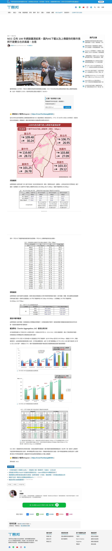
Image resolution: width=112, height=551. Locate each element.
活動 (42, 12)
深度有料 (66, 12)
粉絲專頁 (31, 514)
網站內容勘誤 (94, 536)
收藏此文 (30, 45)
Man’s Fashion (80, 539)
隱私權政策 (75, 1)
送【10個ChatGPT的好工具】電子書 (41, 505)
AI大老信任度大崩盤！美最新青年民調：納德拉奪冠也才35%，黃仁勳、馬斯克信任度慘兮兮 (94, 87)
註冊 (103, 7)
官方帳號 (41, 514)
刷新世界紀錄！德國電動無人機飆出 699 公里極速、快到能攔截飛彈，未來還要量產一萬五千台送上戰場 (94, 47)
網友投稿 (93, 544)
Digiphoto (78, 541)
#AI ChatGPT (59, 12)
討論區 (48, 12)
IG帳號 (70, 514)
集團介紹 (48, 536)
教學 (34, 12)
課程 (53, 12)
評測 (30, 12)
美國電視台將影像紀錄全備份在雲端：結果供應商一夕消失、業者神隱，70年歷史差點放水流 (37, 475)
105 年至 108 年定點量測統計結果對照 (27, 370)
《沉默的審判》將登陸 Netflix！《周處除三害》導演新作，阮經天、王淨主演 (32, 470)
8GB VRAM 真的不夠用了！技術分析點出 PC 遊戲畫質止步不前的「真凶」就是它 (94, 72)
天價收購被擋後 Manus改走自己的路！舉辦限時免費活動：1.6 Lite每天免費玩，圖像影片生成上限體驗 (94, 62)
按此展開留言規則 (25, 525)
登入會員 (22, 523)
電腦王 (78, 544)
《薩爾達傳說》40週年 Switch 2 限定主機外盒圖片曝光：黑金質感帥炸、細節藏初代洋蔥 (94, 57)
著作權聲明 (64, 539)
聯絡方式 (48, 541)
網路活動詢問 (94, 541)
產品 (14, 12)
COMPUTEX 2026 (77, 12)
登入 (99, 7)
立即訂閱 (67, 107)
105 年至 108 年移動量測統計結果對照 (27, 403)
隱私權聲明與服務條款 (67, 536)
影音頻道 (61, 514)
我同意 (101, 1)
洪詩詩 (12, 45)
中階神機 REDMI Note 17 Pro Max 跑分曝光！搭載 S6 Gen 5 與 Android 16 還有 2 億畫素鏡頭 (94, 77)
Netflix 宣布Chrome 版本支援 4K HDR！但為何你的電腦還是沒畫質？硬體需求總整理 (94, 82)
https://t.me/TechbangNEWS (42, 114)
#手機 (9, 484)
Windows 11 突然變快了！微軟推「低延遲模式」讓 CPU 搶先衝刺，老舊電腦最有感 (94, 52)
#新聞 (14, 484)
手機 (20, 12)
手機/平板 (13, 35)
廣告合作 (48, 539)
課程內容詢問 (94, 539)
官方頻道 (51, 514)
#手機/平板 (21, 484)
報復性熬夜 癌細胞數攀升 (16, 480)
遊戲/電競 (25, 12)
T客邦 (77, 536)
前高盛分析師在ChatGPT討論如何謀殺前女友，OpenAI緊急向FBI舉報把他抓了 (33, 472)
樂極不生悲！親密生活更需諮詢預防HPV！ (22, 477)
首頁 (8, 35)
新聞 (9, 12)
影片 (38, 12)
